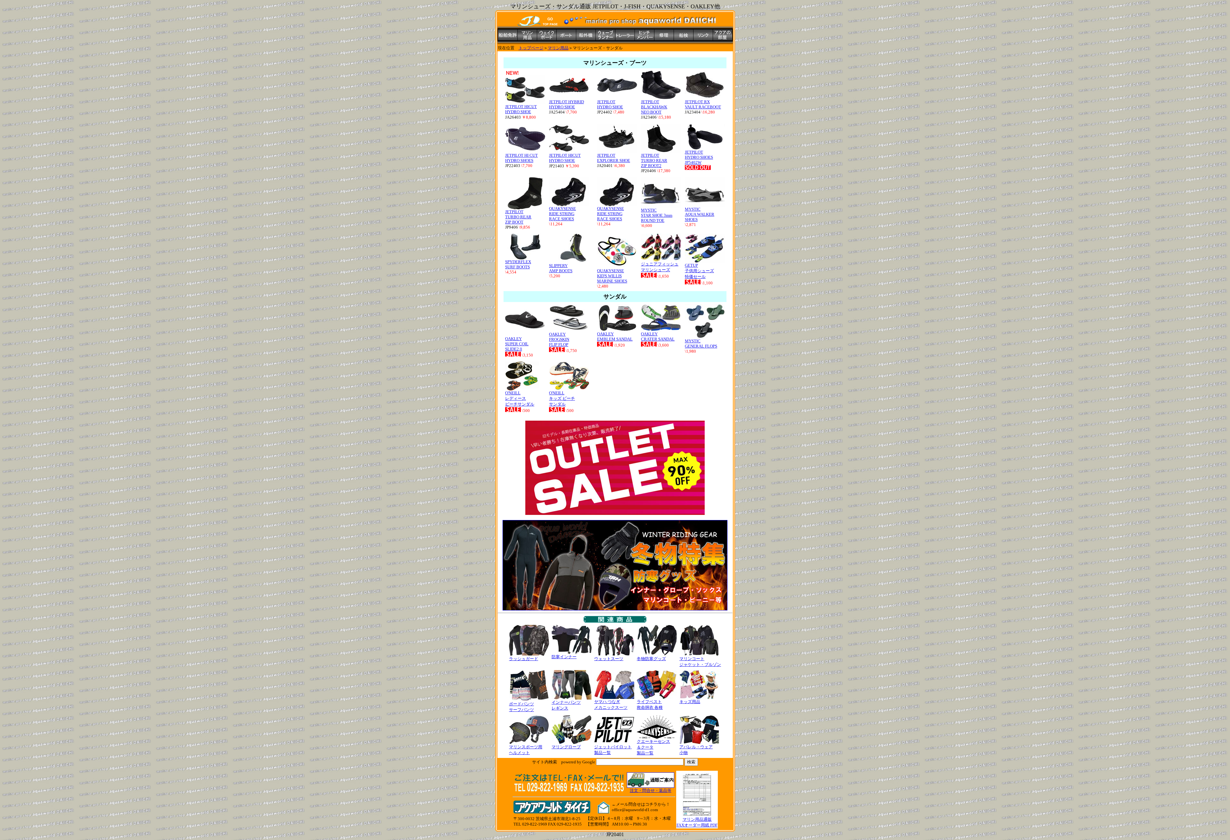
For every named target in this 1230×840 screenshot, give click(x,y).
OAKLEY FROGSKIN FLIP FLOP (559, 339)
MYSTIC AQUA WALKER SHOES (699, 214)
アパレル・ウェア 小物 (696, 749)
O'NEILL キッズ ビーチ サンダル (562, 399)
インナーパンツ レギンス (566, 705)
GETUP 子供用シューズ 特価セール (699, 271)
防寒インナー (564, 656)
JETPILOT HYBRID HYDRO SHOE (566, 104)
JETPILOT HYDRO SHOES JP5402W (699, 157)
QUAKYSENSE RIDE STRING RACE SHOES (562, 213)
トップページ (531, 48)
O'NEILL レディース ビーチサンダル (519, 399)
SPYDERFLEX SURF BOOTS (518, 264)
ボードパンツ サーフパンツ (521, 706)
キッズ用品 (689, 701)
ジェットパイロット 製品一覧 (613, 749)
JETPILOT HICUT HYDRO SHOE (521, 109)
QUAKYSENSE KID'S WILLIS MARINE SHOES (612, 275)
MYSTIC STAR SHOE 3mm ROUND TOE (656, 215)
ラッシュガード (523, 658)
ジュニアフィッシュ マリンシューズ (659, 267)
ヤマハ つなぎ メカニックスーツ (610, 704)
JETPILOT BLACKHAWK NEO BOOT (654, 106)
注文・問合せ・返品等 (650, 790)
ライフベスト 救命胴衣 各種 (650, 704)
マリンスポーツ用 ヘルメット (525, 749)
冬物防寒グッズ (651, 658)
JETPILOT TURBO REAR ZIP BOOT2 (654, 160)
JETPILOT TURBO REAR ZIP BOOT (518, 216)
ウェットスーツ (608, 658)
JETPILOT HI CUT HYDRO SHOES (521, 158)
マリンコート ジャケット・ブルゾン (700, 661)
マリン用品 (558, 48)
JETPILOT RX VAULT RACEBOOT (703, 104)
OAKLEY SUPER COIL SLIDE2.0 (517, 343)
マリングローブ (566, 746)
